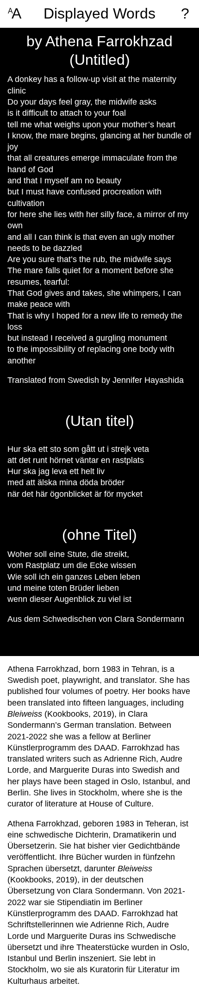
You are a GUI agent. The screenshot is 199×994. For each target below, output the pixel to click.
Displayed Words (99, 14)
